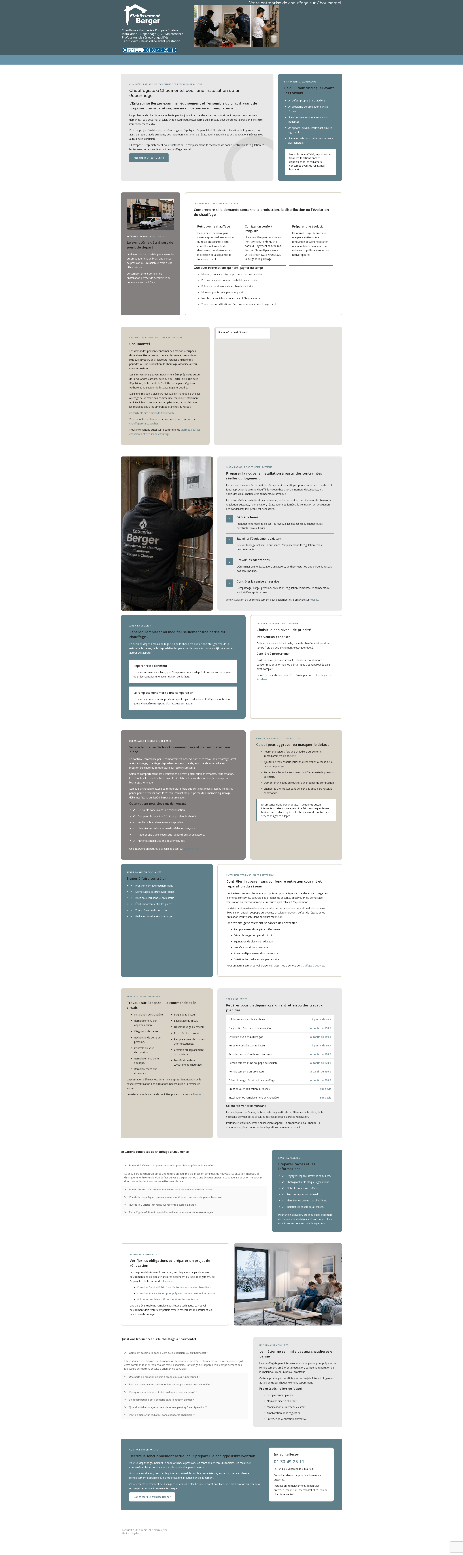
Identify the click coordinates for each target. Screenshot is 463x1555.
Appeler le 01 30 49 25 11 (149, 158)
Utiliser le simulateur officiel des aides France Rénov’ (167, 1299)
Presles (197, 1094)
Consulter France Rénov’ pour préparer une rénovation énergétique (176, 1293)
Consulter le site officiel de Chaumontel (152, 413)
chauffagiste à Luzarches (143, 423)
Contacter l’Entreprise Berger (152, 1497)
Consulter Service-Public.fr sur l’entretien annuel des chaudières (174, 1287)
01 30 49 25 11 (159, 50)
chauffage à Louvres (312, 965)
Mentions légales (130, 1533)
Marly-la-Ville (191, 848)
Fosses (314, 599)
